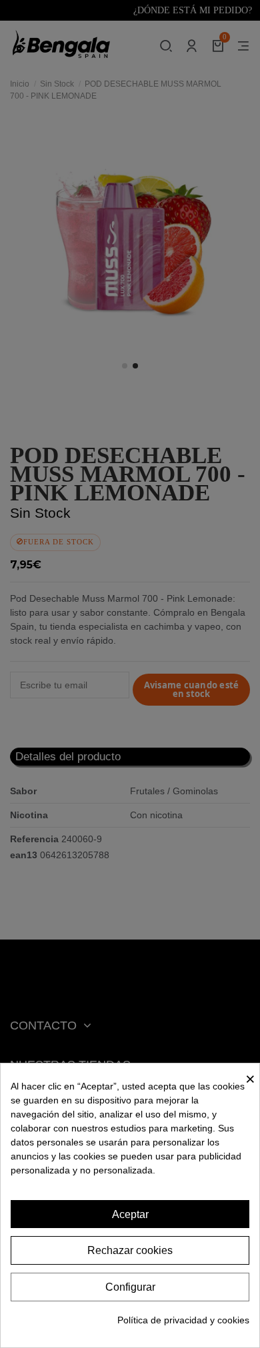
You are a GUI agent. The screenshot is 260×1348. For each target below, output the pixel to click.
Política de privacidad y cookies (183, 1320)
